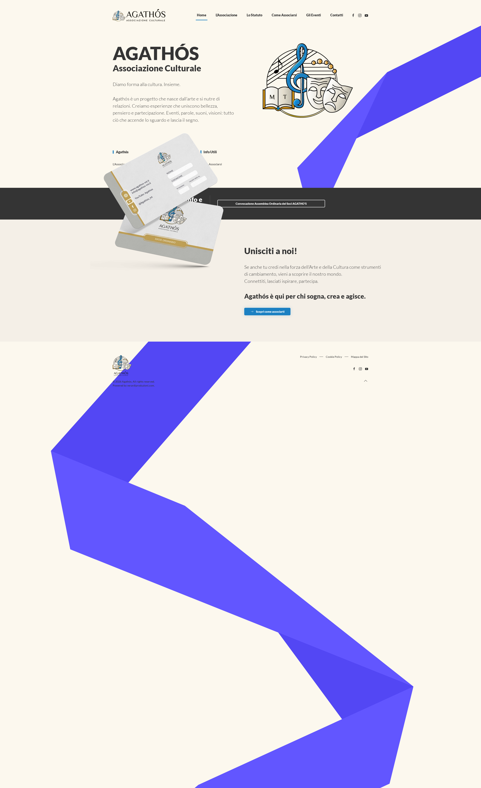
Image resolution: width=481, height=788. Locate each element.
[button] (365, 381)
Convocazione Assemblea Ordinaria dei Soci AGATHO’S (271, 203)
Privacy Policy (308, 356)
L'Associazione (226, 15)
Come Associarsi (284, 15)
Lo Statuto (254, 15)
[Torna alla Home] (139, 15)
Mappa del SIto (359, 356)
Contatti (336, 15)
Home (201, 15)
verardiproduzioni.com (140, 385)
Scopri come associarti (270, 311)
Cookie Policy (334, 356)
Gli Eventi (313, 15)
